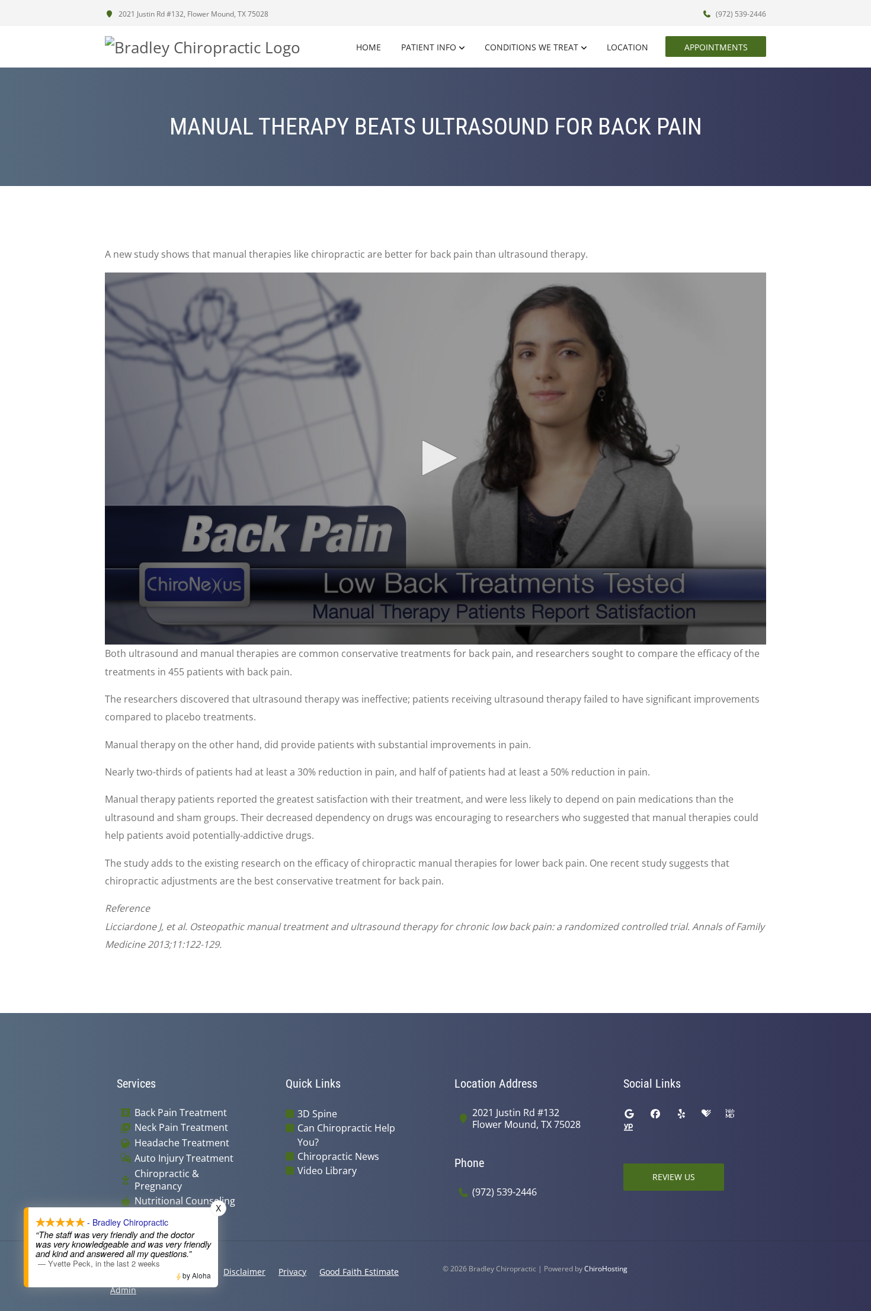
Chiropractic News (338, 1156)
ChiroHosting (605, 1269)
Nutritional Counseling (185, 1201)
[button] (435, 458)
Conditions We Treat (531, 47)
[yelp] (681, 1114)
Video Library (327, 1170)
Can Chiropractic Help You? (346, 1135)
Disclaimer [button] (244, 1271)
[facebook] (655, 1114)
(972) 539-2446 (740, 14)
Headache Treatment (182, 1143)
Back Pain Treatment (181, 1113)
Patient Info (428, 47)
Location (627, 47)
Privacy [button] (292, 1271)
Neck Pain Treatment (181, 1127)
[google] (629, 1114)
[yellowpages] (628, 1128)
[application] (435, 459)
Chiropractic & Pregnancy (167, 1180)
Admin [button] (123, 1290)
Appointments (716, 47)
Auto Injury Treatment (184, 1158)
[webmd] (730, 1114)
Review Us (673, 1176)
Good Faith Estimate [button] (359, 1271)
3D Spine (317, 1113)
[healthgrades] (706, 1114)
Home (368, 47)
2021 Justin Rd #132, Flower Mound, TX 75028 (192, 14)
